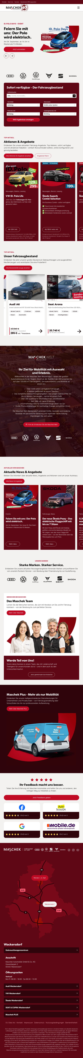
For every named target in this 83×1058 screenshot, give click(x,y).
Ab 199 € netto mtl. (51, 229)
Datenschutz (39, 1023)
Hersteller (10, 102)
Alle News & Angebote (14, 481)
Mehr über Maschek (16, 613)
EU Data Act (10, 1023)
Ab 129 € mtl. (13, 229)
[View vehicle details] (21, 331)
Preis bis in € (11, 111)
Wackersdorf (50, 904)
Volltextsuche (11, 92)
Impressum (28, 1023)
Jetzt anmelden (19, 49)
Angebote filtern (43, 156)
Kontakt (4, 2)
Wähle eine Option (50, 105)
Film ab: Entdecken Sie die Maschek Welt (42, 425)
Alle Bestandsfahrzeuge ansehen (18, 268)
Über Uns (10, 2)
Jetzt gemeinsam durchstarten (42, 675)
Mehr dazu (13, 544)
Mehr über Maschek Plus (18, 709)
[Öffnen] (78, 7)
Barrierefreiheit (71, 1023)
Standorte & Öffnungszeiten (28, 2)
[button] (41, 950)
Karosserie (47, 102)
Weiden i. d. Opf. (40, 878)
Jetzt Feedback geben (42, 798)
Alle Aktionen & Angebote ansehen (18, 156)
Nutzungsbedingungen (55, 1023)
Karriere (17, 2)
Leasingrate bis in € (50, 111)
